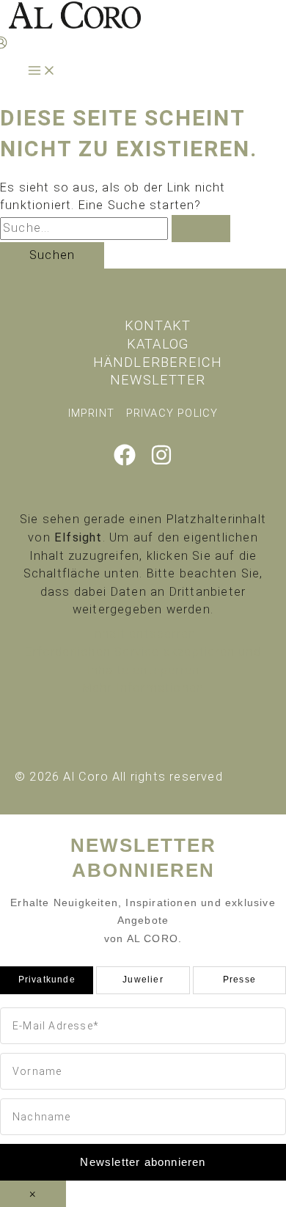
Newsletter (157, 379)
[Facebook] (125, 462)
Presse (239, 979)
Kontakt (158, 325)
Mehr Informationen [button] (143, 688)
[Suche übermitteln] (201, 228)
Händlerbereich (158, 362)
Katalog (157, 343)
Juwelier (143, 979)
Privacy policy (172, 413)
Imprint (91, 413)
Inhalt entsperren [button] (143, 634)
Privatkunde (47, 979)
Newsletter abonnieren (142, 1162)
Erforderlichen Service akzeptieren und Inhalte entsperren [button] (143, 661)
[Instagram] (161, 462)
